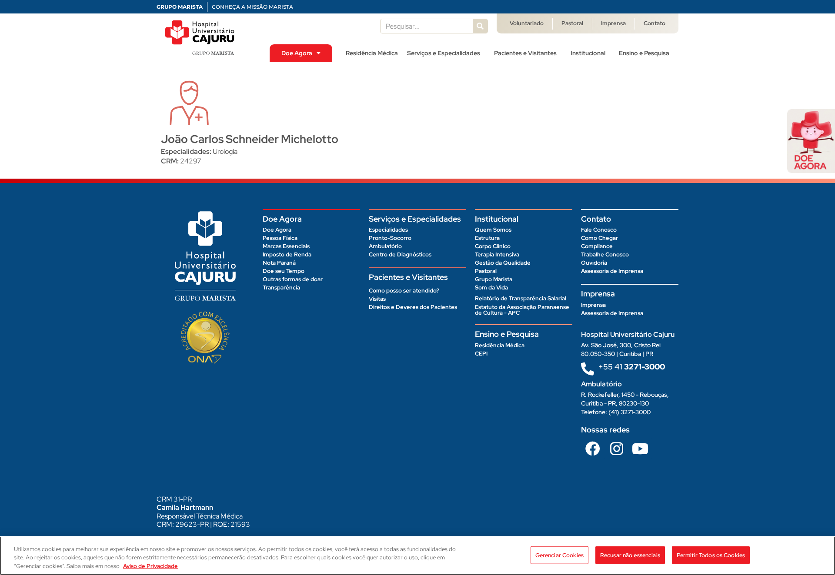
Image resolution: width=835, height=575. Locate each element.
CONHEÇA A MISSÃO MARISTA (252, 6)
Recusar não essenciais (630, 554)
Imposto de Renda (287, 254)
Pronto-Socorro (390, 238)
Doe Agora (296, 53)
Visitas (377, 298)
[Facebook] (593, 448)
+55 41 (631, 367)
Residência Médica (372, 53)
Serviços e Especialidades (443, 53)
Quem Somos (493, 229)
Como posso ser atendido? (404, 290)
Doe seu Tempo (283, 271)
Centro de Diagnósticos (400, 254)
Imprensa (613, 23)
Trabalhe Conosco (605, 254)
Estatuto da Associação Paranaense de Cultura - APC (522, 309)
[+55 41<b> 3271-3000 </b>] (587, 369)
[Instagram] (616, 448)
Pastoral (572, 23)
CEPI (481, 353)
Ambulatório (385, 246)
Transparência (281, 287)
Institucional (588, 53)
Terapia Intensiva (497, 254)
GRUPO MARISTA (180, 6)
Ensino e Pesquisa (644, 53)
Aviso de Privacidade (150, 566)
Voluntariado (527, 23)
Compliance (597, 246)
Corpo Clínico (493, 246)
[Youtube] (640, 448)
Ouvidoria (594, 262)
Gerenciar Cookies (559, 554)
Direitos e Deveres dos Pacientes (413, 307)
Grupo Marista (493, 279)
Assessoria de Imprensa (612, 271)
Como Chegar (599, 238)
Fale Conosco (599, 229)
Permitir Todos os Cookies (711, 554)
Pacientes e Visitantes (525, 53)
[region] (417, 555)
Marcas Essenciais (286, 246)
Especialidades (388, 229)
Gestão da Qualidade (503, 262)
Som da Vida (491, 287)
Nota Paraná (279, 262)
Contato (654, 23)
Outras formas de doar (293, 279)
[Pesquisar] (480, 26)
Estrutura (487, 238)
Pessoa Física (280, 238)
